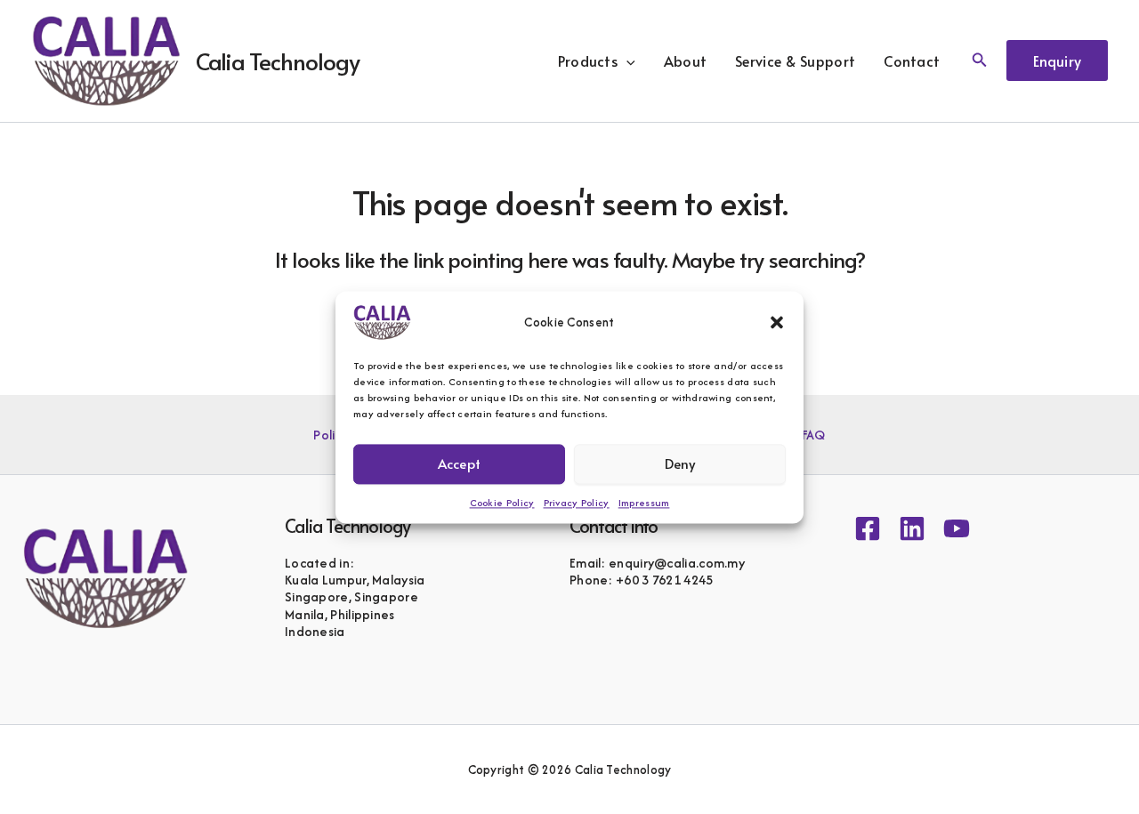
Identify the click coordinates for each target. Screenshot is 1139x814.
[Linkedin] (912, 528)
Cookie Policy (502, 503)
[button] (777, 322)
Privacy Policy (577, 503)
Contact (912, 60)
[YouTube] (956, 528)
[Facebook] (867, 528)
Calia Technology (277, 60)
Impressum (644, 503)
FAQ (814, 434)
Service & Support (795, 60)
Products (588, 60)
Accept (459, 463)
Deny (680, 463)
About (685, 60)
